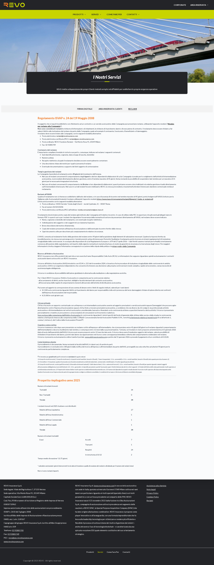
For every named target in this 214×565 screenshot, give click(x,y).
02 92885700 (18, 530)
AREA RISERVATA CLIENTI (110, 109)
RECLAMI (132, 109)
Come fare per (113, 552)
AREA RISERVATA (198, 5)
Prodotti (90, 552)
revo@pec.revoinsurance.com (21, 538)
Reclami (150, 500)
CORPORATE (180, 5)
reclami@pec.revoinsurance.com (81, 139)
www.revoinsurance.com (14, 541)
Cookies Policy (153, 497)
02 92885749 (13, 534)
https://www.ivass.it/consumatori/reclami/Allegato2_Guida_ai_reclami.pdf (125, 199)
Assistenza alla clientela (156, 486)
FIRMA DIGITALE (84, 109)
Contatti (126, 552)
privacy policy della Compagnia (123, 246)
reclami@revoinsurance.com (67, 136)
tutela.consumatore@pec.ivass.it (90, 210)
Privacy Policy (152, 493)
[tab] (84, 108)
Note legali (151, 489)
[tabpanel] (107, 294)
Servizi (100, 552)
